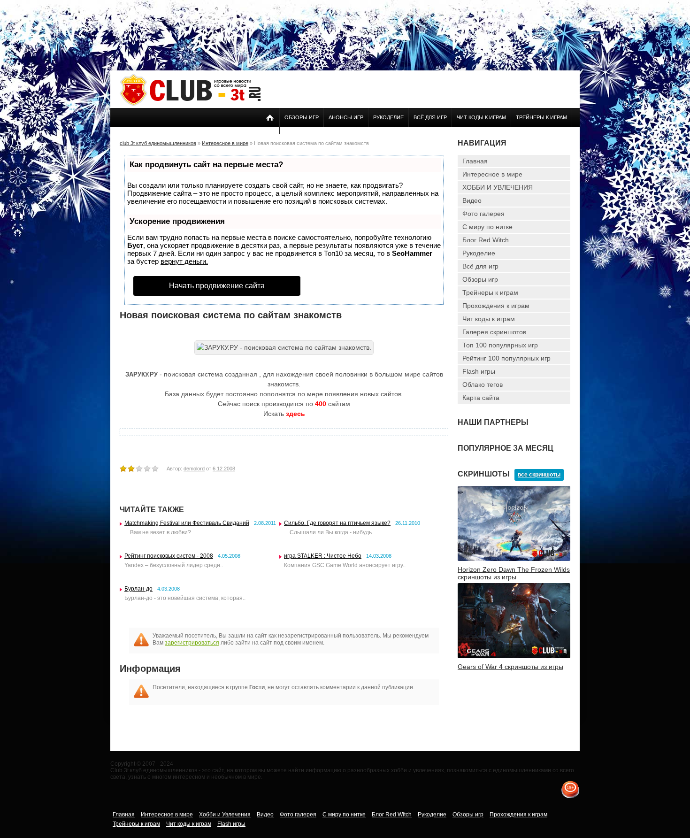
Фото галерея (483, 213)
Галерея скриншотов (494, 332)
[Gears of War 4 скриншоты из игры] (514, 656)
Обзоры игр (301, 117)
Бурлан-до (138, 588)
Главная (475, 161)
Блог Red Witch (485, 240)
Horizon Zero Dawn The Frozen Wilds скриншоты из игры (514, 573)
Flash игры (478, 371)
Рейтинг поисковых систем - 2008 (168, 556)
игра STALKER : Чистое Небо (322, 556)
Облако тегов (482, 384)
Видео (472, 200)
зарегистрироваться (192, 642)
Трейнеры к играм (541, 117)
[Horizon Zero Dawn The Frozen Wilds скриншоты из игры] (514, 559)
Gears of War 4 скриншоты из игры (510, 666)
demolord (194, 468)
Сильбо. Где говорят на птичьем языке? (337, 523)
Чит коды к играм (481, 117)
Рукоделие (388, 117)
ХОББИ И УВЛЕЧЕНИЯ (497, 187)
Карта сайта (480, 397)
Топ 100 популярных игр (500, 345)
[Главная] (190, 104)
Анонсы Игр (346, 117)
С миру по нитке (487, 227)
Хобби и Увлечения (225, 814)
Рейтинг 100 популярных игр (506, 358)
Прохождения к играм (495, 305)
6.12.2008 (224, 468)
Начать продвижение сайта (217, 286)
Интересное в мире (492, 174)
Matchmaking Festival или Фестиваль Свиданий (186, 523)
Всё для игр (430, 117)
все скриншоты (539, 474)
